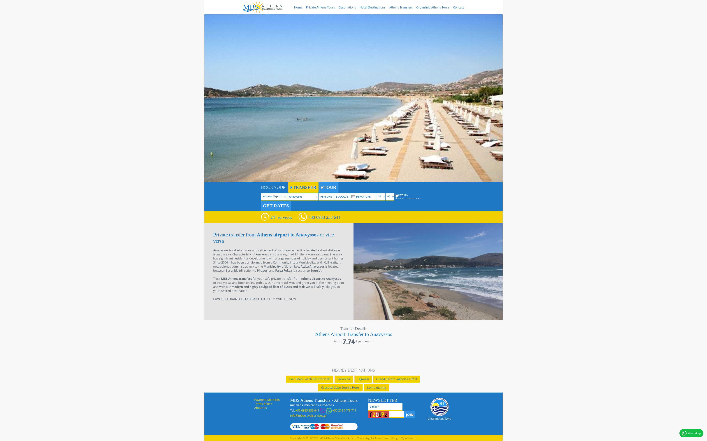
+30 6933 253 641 (324, 217)
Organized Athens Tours (433, 7)
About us (260, 408)
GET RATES (276, 205)
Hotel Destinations (373, 7)
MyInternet (407, 438)
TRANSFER (304, 187)
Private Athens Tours (320, 7)
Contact (458, 7)
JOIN (410, 414)
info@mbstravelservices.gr (308, 416)
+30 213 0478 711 (344, 410)
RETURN (408, 197)
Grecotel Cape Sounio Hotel (340, 388)
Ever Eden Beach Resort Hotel (309, 379)
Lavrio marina (376, 388)
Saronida (343, 379)
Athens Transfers (401, 7)
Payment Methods (267, 400)
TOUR (329, 187)
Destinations (347, 7)
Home (298, 7)
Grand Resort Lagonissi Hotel (396, 379)
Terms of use (263, 404)
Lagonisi (363, 379)
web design (392, 438)
